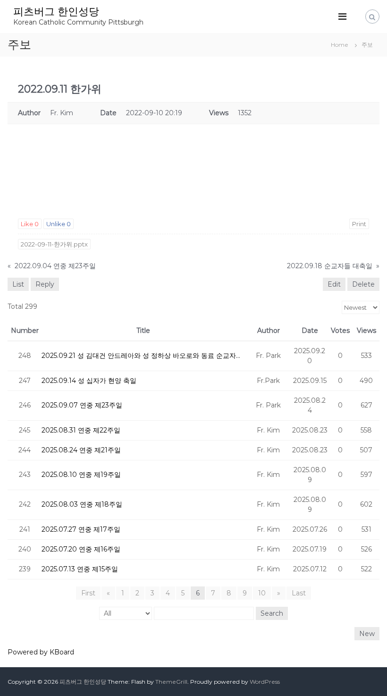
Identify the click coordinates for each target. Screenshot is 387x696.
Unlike (58, 224)
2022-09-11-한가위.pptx (54, 244)
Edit (334, 284)
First (88, 593)
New (367, 633)
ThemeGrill (171, 681)
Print (359, 224)
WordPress (265, 681)
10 (262, 593)
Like (30, 224)
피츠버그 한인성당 (56, 11)
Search (272, 613)
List (18, 284)
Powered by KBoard (41, 652)
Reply (44, 284)
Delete (363, 284)
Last (299, 593)
